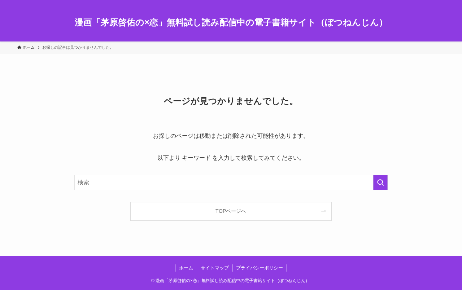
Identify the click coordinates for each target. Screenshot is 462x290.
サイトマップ (215, 268)
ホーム (186, 268)
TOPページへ (230, 211)
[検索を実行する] (380, 182)
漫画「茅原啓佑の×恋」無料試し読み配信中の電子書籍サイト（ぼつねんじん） (231, 22)
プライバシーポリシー (259, 268)
